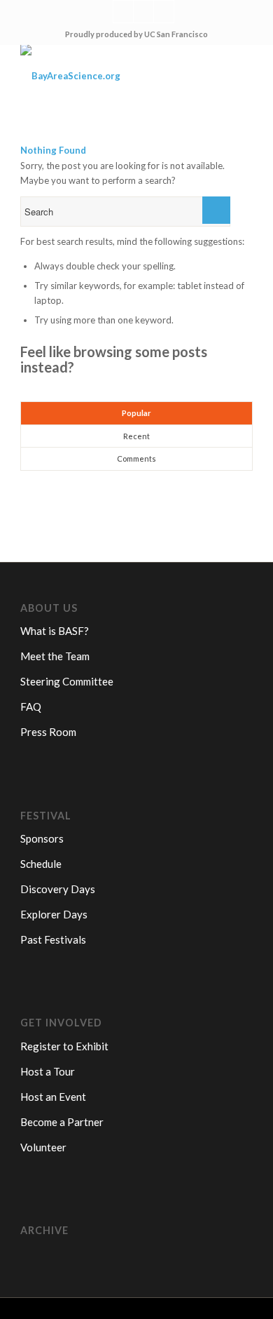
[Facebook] (143, 11)
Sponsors (42, 838)
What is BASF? (54, 630)
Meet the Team (55, 656)
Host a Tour (47, 1071)
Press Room (48, 731)
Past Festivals (53, 939)
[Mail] (164, 11)
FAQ (30, 706)
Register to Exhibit (64, 1046)
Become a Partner (62, 1122)
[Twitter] (123, 11)
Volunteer (43, 1147)
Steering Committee (66, 681)
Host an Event (53, 1096)
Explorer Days (54, 914)
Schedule (41, 863)
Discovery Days (57, 889)
